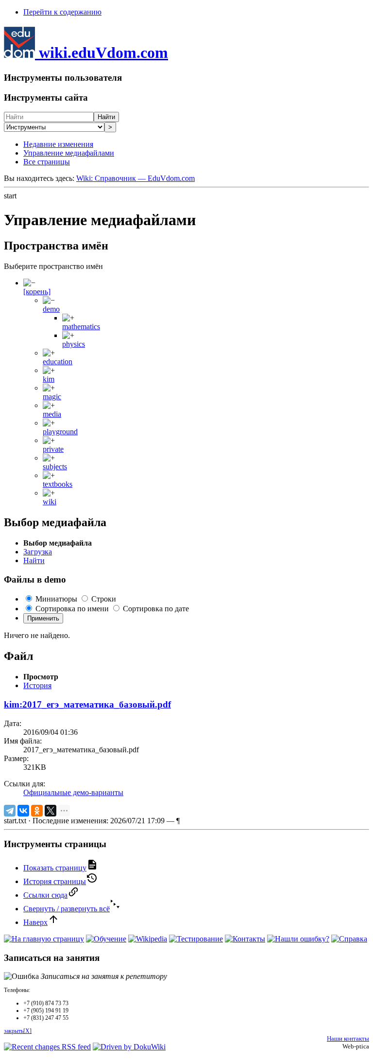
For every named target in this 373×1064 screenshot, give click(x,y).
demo (51, 309)
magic (52, 396)
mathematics (81, 326)
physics (73, 344)
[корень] (37, 291)
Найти (106, 117)
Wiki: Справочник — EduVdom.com (135, 178)
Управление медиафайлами (68, 153)
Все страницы (46, 162)
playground (60, 431)
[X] (50, 810)
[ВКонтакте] (23, 810)
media (52, 414)
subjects (55, 466)
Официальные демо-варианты (73, 792)
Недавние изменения (58, 144)
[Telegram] (10, 810)
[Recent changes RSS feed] (47, 1047)
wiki (49, 501)
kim (48, 379)
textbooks (57, 484)
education (57, 361)
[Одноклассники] (37, 810)
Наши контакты (348, 1038)
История (37, 685)
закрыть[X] (18, 1031)
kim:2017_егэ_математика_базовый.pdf (87, 704)
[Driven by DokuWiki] (129, 1047)
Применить (43, 618)
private (53, 449)
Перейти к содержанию (62, 12)
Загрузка (37, 552)
